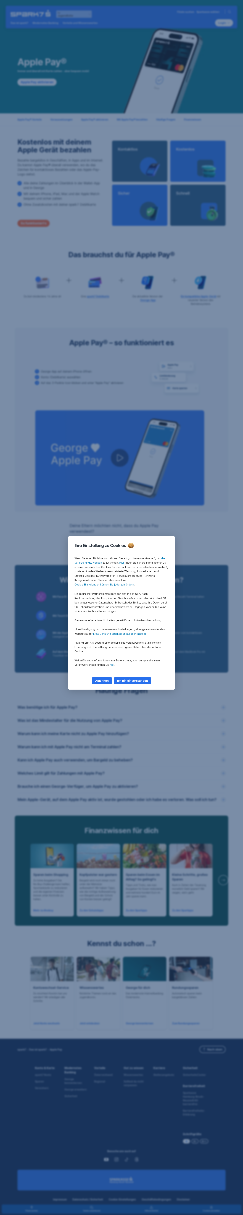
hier (112, 664)
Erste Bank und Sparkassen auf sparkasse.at (119, 633)
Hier (121, 562)
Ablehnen (102, 680)
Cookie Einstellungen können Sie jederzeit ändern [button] (104, 584)
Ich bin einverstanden (132, 680)
